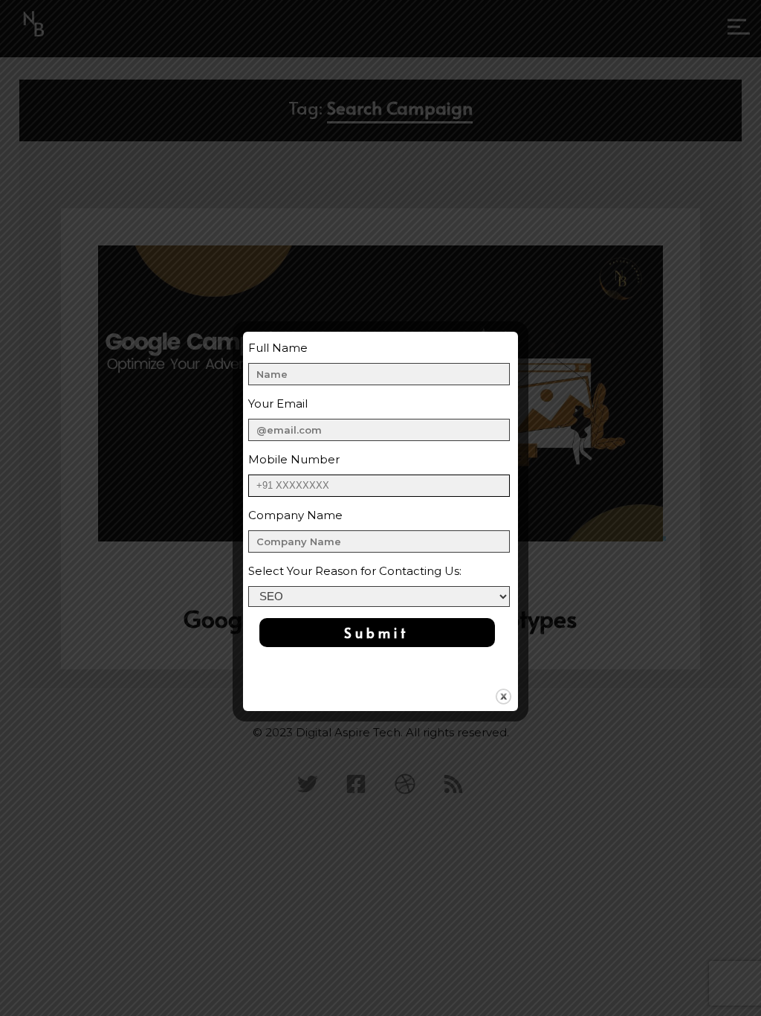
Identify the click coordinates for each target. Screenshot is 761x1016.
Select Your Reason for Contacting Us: (355, 571)
